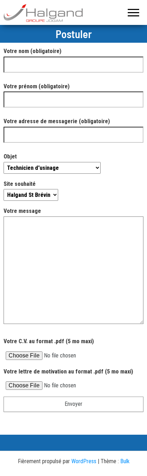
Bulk (125, 461)
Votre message (22, 211)
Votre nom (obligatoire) (32, 51)
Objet (10, 156)
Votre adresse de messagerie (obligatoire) (57, 121)
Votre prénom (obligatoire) (37, 86)
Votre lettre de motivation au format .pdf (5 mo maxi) (68, 371)
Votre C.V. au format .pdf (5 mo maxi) (49, 341)
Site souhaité (20, 184)
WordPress (83, 461)
